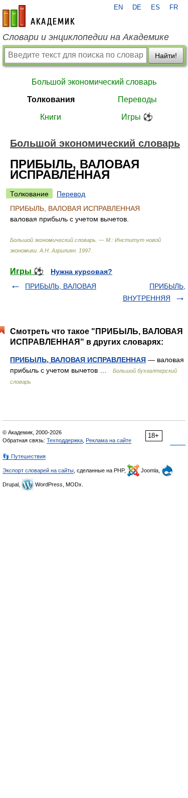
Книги (50, 117)
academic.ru (39, 16)
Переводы (137, 99)
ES (155, 7)
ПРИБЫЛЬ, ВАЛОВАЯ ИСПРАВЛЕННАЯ (78, 360)
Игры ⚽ (137, 117)
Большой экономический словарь (94, 82)
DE (136, 7)
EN (118, 7)
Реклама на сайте (108, 440)
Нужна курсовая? (81, 272)
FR (173, 7)
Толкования (51, 99)
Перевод (71, 194)
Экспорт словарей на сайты (38, 470)
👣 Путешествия (24, 456)
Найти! (166, 56)
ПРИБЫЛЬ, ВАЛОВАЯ (60, 286)
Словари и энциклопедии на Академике (86, 37)
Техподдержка (65, 440)
